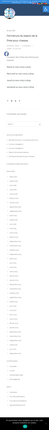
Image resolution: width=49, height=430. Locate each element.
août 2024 (13, 259)
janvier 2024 (14, 280)
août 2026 (13, 177)
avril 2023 (13, 315)
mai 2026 (13, 190)
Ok (25, 426)
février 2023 (14, 323)
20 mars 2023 (11, 30)
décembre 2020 (15, 353)
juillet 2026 (14, 181)
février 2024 (14, 276)
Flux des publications (17, 396)
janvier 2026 (14, 203)
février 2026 (14, 198)
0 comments (26, 46)
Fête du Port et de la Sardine (19, 152)
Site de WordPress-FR (17, 405)
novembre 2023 (15, 289)
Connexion (13, 392)
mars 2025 (13, 233)
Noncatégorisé (15, 379)
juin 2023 (13, 306)
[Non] (46, 423)
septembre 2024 (15, 254)
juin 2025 (13, 224)
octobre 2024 (14, 250)
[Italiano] (42, 3)
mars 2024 (13, 271)
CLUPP (12, 371)
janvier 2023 (14, 327)
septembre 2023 (15, 297)
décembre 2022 (15, 332)
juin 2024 (13, 263)
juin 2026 (13, 185)
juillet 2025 (13, 220)
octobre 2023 (14, 293)
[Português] (44, 3)
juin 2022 (13, 349)
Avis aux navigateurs (16, 144)
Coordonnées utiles (16, 375)
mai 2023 (13, 310)
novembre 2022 (15, 336)
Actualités (16, 49)
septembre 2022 (15, 340)
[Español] (46, 3)
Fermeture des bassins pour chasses (21, 156)
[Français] (38, 3)
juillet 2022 (13, 345)
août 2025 (13, 215)
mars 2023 (13, 319)
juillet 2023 (13, 302)
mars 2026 (13, 194)
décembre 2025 (15, 207)
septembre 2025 (15, 211)
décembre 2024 (15, 241)
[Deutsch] (40, 3)
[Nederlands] (33, 3)
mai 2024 (13, 267)
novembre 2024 (15, 246)
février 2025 (14, 237)
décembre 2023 (15, 284)
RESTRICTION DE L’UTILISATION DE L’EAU (23, 140)
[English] (35, 3)
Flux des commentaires (18, 401)
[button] (46, 9)
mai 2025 (13, 228)
